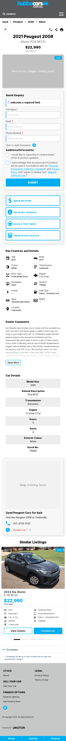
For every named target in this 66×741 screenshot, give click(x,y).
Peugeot (18, 21)
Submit (33, 182)
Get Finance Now (12, 701)
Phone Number (14, 133)
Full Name (12, 109)
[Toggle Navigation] (61, 14)
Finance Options (11, 697)
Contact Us (48, 630)
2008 (31, 21)
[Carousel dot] (17, 639)
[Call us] (51, 30)
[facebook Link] (5, 708)
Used (5, 21)
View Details (18, 630)
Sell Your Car (9, 686)
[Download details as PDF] (62, 30)
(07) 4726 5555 (21, 523)
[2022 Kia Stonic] (33, 568)
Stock (6, 675)
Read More (13, 362)
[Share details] (56, 30)
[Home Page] (33, 4)
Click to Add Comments (18, 145)
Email (9, 121)
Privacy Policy (42, 675)
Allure (42, 21)
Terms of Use (41, 680)
